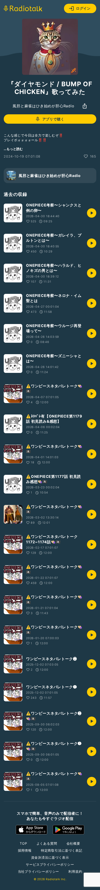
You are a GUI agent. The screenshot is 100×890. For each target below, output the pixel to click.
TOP (23, 843)
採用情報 (25, 850)
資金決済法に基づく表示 (50, 857)
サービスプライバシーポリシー (50, 864)
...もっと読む (13, 149)
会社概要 (73, 843)
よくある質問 (47, 843)
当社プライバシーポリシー (38, 871)
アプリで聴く (53, 119)
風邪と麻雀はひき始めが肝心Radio (43, 106)
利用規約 (75, 871)
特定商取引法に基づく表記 (61, 850)
